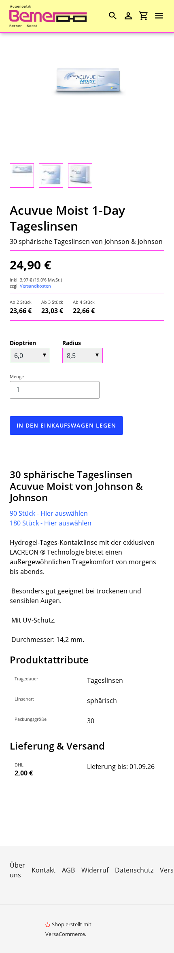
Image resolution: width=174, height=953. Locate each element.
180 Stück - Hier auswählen (50, 523)
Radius (71, 343)
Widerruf (94, 870)
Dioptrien (23, 343)
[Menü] (162, 16)
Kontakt (43, 870)
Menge (17, 376)
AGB (68, 870)
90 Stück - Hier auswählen (49, 513)
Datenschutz (134, 870)
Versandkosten (35, 286)
